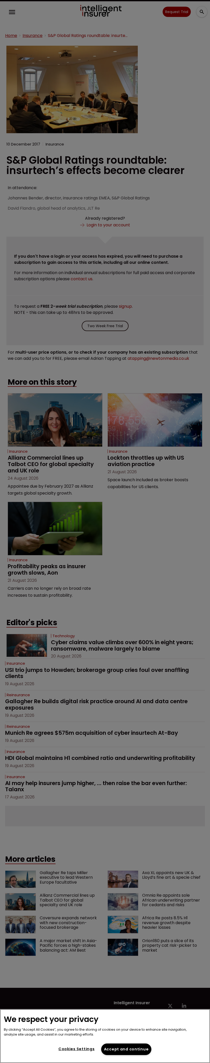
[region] (105, 1036)
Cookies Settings (76, 1048)
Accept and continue (126, 1049)
